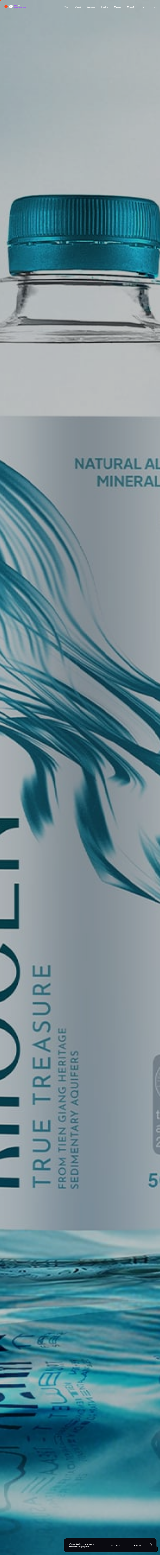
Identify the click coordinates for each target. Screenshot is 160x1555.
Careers (117, 7)
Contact (130, 7)
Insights (104, 7)
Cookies (79, 1544)
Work (66, 7)
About (78, 7)
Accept (137, 1545)
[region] (110, 1545)
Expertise (91, 7)
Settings (115, 1545)
